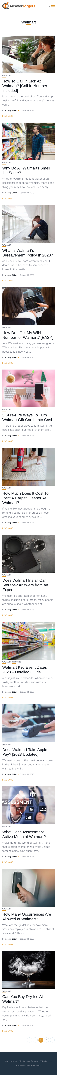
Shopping (16, 662)
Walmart (6, 76)
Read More (7, 116)
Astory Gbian (11, 110)
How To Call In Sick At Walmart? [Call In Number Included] (24, 86)
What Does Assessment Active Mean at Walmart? (24, 834)
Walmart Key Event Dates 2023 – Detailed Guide (24, 669)
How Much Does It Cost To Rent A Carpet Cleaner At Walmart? (25, 498)
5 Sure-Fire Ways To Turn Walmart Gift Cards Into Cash (27, 417)
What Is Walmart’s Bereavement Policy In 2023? (27, 252)
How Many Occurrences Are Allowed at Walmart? (26, 916)
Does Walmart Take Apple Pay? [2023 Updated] (24, 752)
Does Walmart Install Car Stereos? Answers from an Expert (25, 585)
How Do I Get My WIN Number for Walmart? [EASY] (27, 335)
